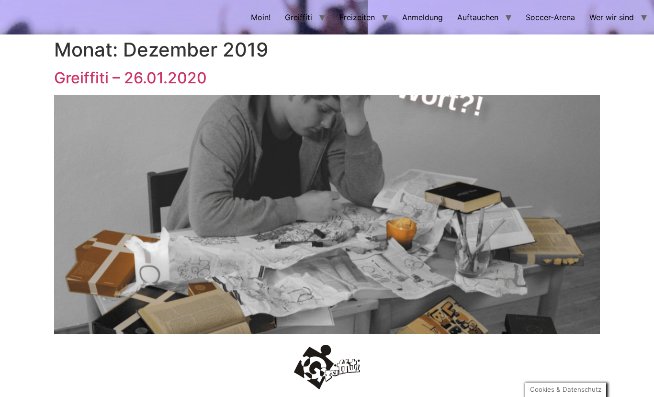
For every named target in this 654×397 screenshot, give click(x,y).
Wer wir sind (611, 17)
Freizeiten (357, 17)
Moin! (261, 17)
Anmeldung (422, 17)
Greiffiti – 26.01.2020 (130, 77)
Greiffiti (298, 17)
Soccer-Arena (550, 17)
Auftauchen (477, 17)
